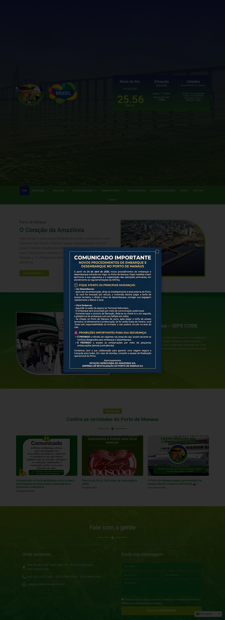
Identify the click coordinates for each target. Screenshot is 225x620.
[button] (157, 251)
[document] (112, 310)
